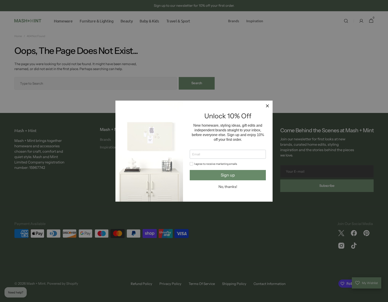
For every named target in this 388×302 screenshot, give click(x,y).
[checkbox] (191, 163)
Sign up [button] (228, 175)
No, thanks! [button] (227, 186)
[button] (267, 106)
